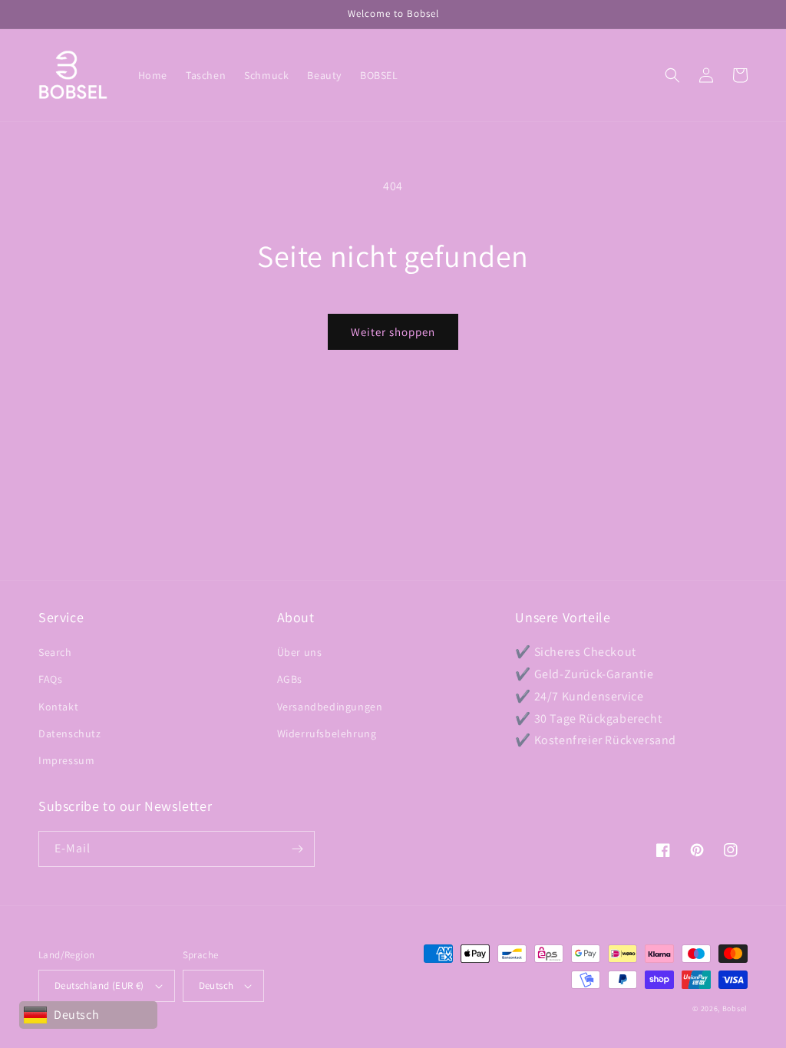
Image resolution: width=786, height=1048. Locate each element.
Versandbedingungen (330, 706)
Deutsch (216, 985)
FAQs (50, 679)
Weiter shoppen (393, 332)
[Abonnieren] (297, 849)
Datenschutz (69, 733)
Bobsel (735, 1008)
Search (55, 652)
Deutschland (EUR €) (99, 985)
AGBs (289, 679)
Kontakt (58, 706)
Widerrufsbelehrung (327, 733)
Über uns (299, 652)
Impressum (66, 760)
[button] (672, 75)
